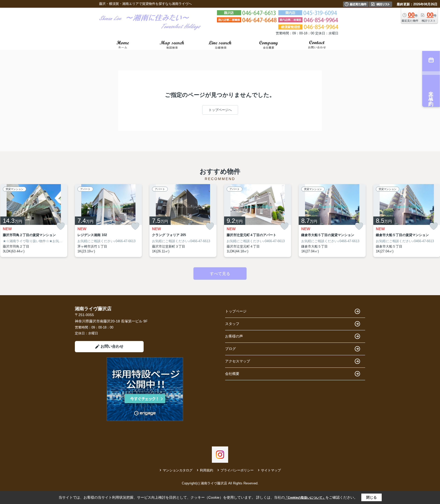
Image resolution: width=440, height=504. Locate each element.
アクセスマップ (237, 361)
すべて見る (220, 273)
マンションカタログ (178, 470)
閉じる (371, 497)
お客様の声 (234, 336)
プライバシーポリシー (237, 470)
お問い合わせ (112, 346)
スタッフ (232, 324)
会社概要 (232, 374)
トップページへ (220, 110)
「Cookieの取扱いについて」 (305, 497)
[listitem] (108, 220)
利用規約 (206, 470)
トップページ (235, 311)
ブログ (230, 349)
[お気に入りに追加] (61, 226)
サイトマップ (271, 470)
